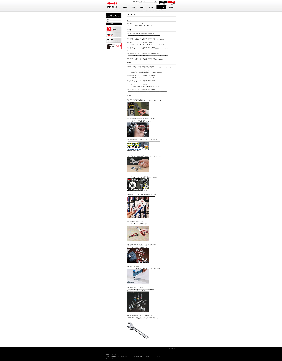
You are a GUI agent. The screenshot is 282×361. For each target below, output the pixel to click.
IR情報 (133, 7)
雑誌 (108, 21)
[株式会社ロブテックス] (112, 9)
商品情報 (142, 7)
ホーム (160, 3)
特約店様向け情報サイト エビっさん (114, 29)
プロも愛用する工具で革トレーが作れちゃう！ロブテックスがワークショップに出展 (146, 39)
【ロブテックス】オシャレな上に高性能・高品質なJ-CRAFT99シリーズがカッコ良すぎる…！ (148, 55)
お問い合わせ (163, 2)
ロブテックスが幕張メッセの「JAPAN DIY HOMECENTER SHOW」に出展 (143, 86)
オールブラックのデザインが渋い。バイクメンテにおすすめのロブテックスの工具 (145, 59)
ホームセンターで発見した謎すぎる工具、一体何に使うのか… (141, 25)
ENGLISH (171, 2)
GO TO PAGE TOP (172, 348)
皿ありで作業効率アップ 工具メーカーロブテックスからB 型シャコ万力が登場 (145, 72)
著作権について (124, 356)
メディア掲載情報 (111, 15)
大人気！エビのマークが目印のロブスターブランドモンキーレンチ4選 (143, 318)
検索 (155, 2)
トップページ (165, 4)
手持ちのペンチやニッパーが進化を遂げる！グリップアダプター (141, 196)
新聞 (108, 19)
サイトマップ (172, 4)
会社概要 (125, 7)
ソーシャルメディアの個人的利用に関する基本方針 (139, 356)
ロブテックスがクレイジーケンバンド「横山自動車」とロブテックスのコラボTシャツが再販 (147, 91)
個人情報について (115, 356)
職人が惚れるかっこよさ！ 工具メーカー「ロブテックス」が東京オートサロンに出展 (146, 44)
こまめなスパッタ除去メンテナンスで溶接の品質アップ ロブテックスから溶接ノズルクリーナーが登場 (150, 67)
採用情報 (151, 7)
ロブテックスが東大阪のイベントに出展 (136, 81)
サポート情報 (161, 7)
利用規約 (108, 356)
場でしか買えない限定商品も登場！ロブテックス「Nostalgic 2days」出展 (144, 35)
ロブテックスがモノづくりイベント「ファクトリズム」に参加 (141, 77)
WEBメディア (110, 23)
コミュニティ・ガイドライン (156, 356)
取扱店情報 (171, 7)
